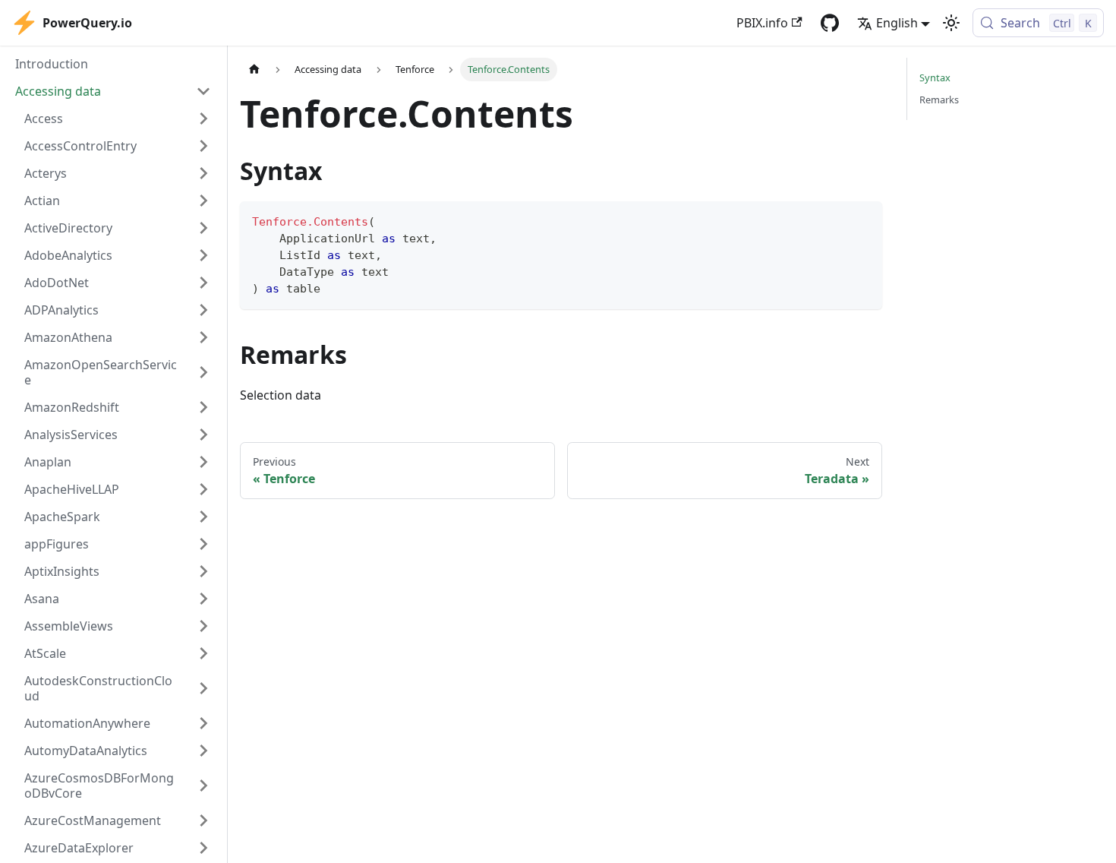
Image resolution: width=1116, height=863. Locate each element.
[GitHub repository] (830, 23)
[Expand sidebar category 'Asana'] (203, 598)
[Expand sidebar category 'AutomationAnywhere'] (203, 723)
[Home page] (254, 69)
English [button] (897, 22)
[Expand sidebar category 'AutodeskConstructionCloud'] (203, 688)
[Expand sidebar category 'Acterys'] (203, 173)
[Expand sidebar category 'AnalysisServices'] (203, 434)
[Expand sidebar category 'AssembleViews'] (203, 626)
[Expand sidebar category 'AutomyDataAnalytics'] (203, 750)
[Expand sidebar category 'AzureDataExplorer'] (203, 848)
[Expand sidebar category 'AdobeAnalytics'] (203, 255)
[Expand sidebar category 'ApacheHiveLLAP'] (203, 489)
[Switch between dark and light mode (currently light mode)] (951, 23)
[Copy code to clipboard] (863, 219)
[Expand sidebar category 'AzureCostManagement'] (203, 820)
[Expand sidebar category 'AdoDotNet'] (203, 282)
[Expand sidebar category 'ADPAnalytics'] (203, 310)
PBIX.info (762, 22)
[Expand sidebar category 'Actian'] (203, 200)
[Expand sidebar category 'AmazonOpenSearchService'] (203, 372)
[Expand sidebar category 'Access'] (203, 118)
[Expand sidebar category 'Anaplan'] (203, 462)
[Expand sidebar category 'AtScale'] (203, 653)
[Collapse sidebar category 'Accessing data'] (203, 91)
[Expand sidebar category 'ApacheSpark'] (203, 516)
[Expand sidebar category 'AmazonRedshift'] (203, 407)
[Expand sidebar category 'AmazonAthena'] (203, 337)
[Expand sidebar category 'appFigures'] (203, 544)
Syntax (934, 77)
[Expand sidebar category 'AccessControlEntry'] (203, 146)
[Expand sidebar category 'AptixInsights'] (203, 571)
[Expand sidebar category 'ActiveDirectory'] (203, 228)
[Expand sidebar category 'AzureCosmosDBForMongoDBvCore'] (203, 785)
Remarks (939, 99)
